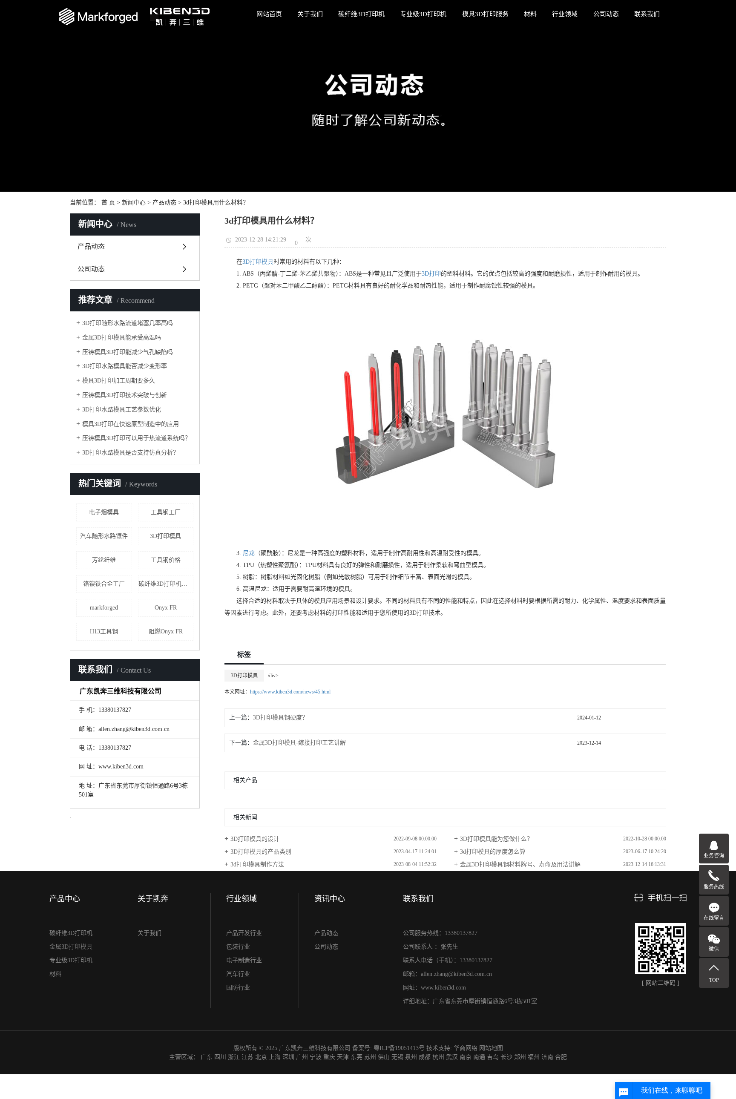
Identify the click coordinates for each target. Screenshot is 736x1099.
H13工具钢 (104, 631)
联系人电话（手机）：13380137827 (447, 960)
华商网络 (465, 1048)
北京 (261, 1057)
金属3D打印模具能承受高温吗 (121, 337)
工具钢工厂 (166, 512)
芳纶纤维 (104, 560)
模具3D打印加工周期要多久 (118, 380)
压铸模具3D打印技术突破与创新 (124, 395)
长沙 (506, 1057)
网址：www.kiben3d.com (434, 987)
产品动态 (164, 202)
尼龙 (249, 553)
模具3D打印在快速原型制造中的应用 (130, 424)
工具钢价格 (166, 560)
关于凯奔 (153, 899)
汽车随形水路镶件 (104, 536)
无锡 (397, 1057)
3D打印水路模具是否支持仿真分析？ (130, 452)
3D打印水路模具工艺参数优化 (121, 409)
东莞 (356, 1057)
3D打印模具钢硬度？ (280, 717)
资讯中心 (329, 899)
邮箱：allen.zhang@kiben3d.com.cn (447, 974)
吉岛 (493, 1057)
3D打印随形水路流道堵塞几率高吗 (127, 323)
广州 (302, 1057)
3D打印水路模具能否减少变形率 (124, 366)
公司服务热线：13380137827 (440, 933)
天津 (343, 1057)
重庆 (329, 1057)
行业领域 (565, 14)
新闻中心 (134, 202)
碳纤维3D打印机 (361, 14)
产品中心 (64, 899)
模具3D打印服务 (485, 14)
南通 (479, 1057)
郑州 (520, 1057)
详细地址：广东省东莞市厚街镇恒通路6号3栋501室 (470, 1001)
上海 (275, 1057)
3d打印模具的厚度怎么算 (493, 852)
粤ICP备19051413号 (399, 1048)
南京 (466, 1057)
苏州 (370, 1057)
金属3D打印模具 (70, 947)
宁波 (316, 1057)
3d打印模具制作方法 (257, 864)
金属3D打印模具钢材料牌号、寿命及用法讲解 (520, 864)
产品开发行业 (244, 933)
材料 (530, 14)
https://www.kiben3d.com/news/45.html (290, 692)
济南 (547, 1057)
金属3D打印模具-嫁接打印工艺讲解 (299, 742)
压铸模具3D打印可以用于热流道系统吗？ (136, 438)
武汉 (452, 1057)
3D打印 (431, 273)
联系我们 (647, 14)
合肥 (561, 1057)
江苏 (247, 1057)
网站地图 (491, 1048)
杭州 (438, 1057)
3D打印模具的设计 (254, 839)
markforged (104, 607)
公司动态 (606, 14)
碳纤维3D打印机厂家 (165, 584)
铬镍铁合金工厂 (104, 584)
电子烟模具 (104, 512)
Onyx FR (166, 607)
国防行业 (238, 987)
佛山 (384, 1057)
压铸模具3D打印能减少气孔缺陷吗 (127, 352)
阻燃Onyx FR (166, 631)
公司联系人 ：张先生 (430, 947)
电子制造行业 (244, 960)
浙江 (234, 1057)
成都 (425, 1057)
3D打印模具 (165, 536)
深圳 (288, 1057)
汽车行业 (238, 974)
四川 (220, 1057)
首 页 (108, 202)
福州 (534, 1057)
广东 (207, 1057)
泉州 (411, 1057)
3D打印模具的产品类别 (260, 852)
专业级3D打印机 (423, 14)
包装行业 (238, 947)
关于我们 (310, 14)
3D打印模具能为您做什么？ (496, 839)
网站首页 (269, 14)
